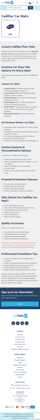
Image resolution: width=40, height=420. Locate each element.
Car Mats (20, 334)
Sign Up (20, 304)
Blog (20, 377)
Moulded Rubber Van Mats (20, 349)
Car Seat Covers (20, 337)
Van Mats (20, 347)
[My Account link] (25, 3)
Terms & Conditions (20, 372)
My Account (20, 370)
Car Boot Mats (20, 339)
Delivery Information (20, 365)
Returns (20, 367)
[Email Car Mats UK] (27, 323)
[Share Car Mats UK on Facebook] (18, 323)
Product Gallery (20, 360)
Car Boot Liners (20, 342)
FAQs (20, 362)
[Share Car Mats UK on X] (13, 323)
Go (30, 8)
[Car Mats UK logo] (20, 316)
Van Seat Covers (20, 344)
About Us (20, 357)
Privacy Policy (20, 374)
